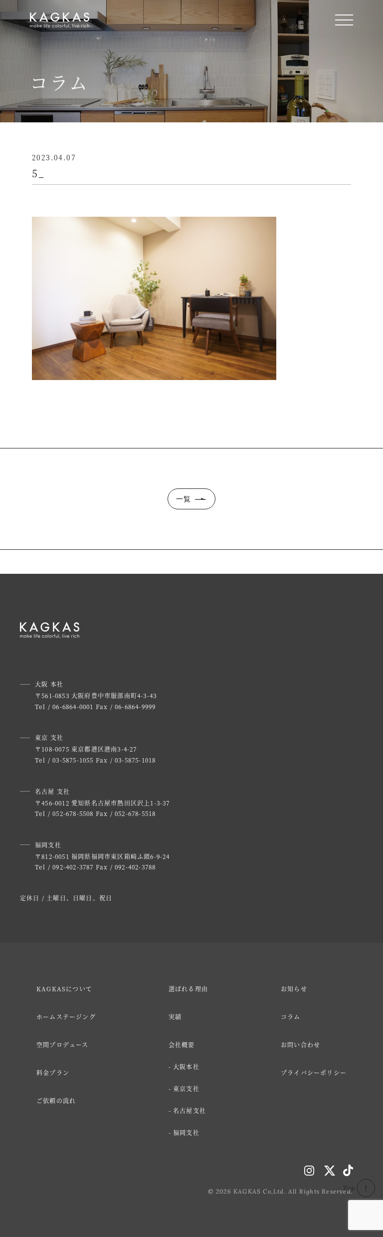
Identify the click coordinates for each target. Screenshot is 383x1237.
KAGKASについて (64, 988)
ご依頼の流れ (56, 1100)
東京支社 (186, 1088)
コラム (291, 1016)
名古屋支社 (189, 1110)
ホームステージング (66, 1016)
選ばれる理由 (188, 988)
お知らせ (294, 988)
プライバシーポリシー (314, 1072)
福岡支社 (186, 1132)
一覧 (184, 498)
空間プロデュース (62, 1044)
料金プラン (52, 1072)
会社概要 (182, 1044)
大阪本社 (186, 1066)
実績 (175, 1016)
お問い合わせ (300, 1044)
